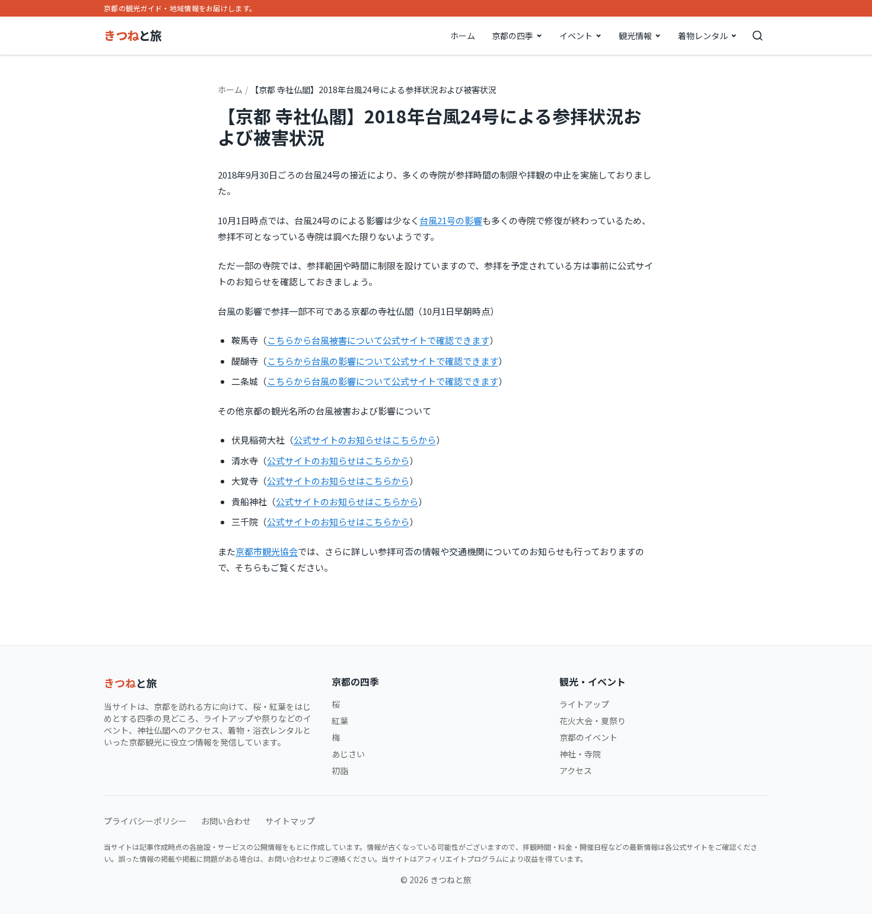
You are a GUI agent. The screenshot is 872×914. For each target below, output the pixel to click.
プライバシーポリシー (145, 821)
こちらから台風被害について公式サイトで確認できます (378, 340)
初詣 (340, 770)
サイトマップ (290, 821)
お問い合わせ (226, 821)
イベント (576, 36)
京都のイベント (588, 737)
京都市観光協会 (266, 551)
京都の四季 (512, 36)
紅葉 (340, 721)
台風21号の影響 (450, 220)
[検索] (757, 35)
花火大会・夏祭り (592, 721)
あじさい (348, 754)
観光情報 (635, 36)
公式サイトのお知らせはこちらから (365, 440)
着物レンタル (703, 36)
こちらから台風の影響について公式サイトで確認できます (382, 361)
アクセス (575, 770)
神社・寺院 (580, 754)
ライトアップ (584, 704)
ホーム (462, 36)
